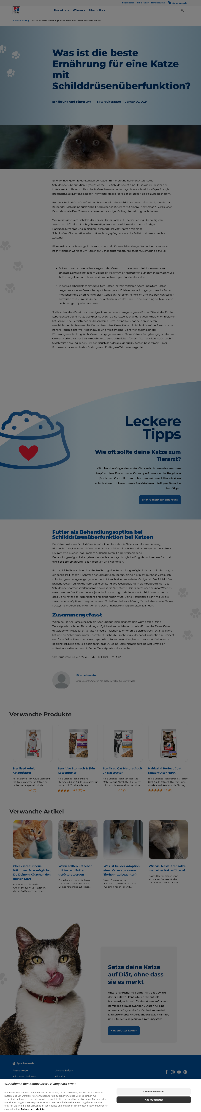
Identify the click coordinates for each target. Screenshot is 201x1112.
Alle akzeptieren (154, 1099)
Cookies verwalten (153, 1091)
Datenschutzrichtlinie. (33, 1108)
